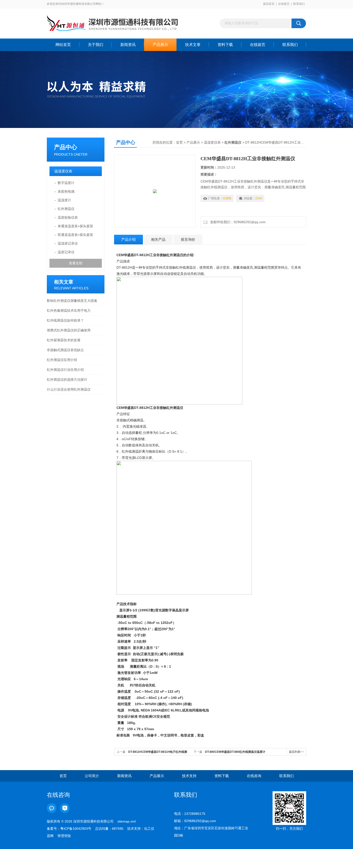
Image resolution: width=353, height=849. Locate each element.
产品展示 (160, 45)
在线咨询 (254, 776)
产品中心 (65, 147)
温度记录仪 (66, 252)
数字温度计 (66, 183)
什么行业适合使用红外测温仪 (69, 389)
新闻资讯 (128, 45)
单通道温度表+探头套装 (75, 226)
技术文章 (193, 45)
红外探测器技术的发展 (63, 340)
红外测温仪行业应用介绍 (65, 370)
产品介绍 (128, 239)
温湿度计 (64, 200)
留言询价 (188, 239)
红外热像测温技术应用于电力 (69, 310)
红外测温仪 (66, 209)
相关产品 (158, 239)
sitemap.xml (126, 821)
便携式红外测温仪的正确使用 (69, 330)
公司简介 (92, 776)
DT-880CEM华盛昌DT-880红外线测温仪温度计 (235, 752)
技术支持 (189, 776)
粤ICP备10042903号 (75, 828)
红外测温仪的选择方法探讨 (67, 379)
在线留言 (284, 4)
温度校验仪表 (68, 217)
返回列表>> (296, 752)
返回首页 (268, 4)
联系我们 (299, 4)
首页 (179, 142)
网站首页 (63, 45)
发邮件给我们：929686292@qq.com (237, 222)
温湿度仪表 (63, 171)
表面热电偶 (66, 191)
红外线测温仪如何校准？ (65, 320)
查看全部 (75, 263)
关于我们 (95, 45)
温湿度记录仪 (68, 243)
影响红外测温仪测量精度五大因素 (72, 301)
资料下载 (225, 45)
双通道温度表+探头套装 (75, 235)
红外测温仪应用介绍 (62, 360)
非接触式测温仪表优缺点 (65, 350)
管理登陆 (64, 836)
